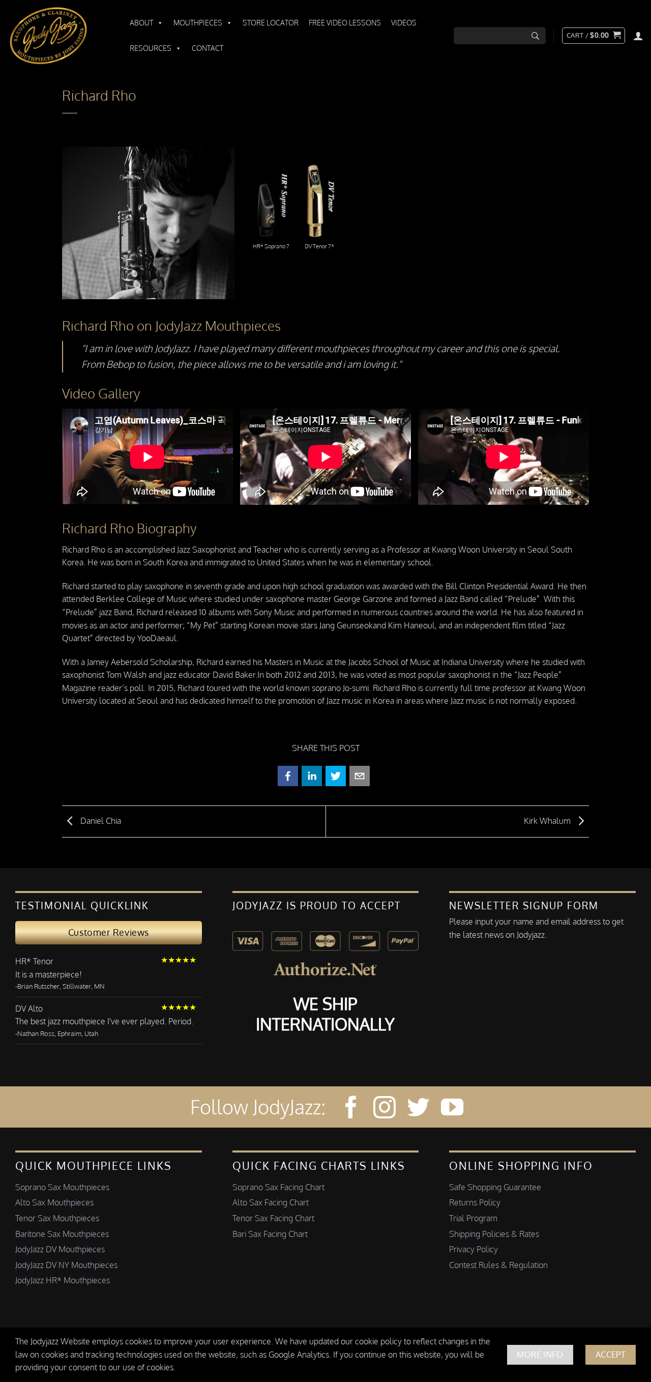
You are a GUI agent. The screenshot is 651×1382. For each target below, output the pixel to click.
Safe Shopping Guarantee (495, 1187)
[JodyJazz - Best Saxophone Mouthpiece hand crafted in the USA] (58, 35)
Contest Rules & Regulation (498, 1265)
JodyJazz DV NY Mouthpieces (66, 1265)
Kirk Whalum (548, 821)
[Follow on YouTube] (452, 1109)
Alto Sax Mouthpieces (54, 1202)
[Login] (638, 35)
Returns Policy (474, 1202)
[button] (593, 35)
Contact (207, 48)
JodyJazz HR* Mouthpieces (62, 1280)
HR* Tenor (34, 961)
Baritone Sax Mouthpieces (62, 1234)
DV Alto (29, 1008)
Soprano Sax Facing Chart (278, 1187)
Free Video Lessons (345, 22)
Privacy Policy (473, 1249)
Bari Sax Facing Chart (270, 1234)
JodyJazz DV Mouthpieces (60, 1249)
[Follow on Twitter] (418, 1109)
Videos (404, 22)
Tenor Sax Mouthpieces (57, 1218)
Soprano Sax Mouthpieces (62, 1187)
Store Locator (271, 22)
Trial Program (473, 1218)
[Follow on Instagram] (384, 1109)
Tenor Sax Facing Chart (273, 1218)
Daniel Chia (99, 821)
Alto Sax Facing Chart (270, 1202)
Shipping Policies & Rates (494, 1234)
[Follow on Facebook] (351, 1109)
